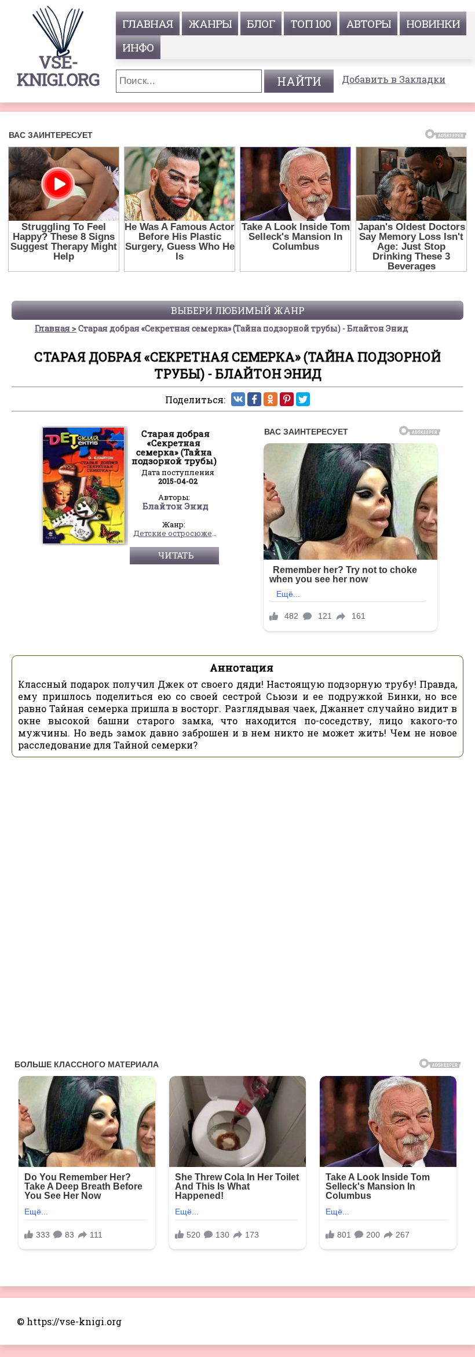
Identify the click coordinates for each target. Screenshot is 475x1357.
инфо (138, 47)
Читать (176, 555)
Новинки (433, 23)
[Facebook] (254, 399)
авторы (368, 23)
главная (147, 23)
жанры (210, 23)
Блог (261, 23)
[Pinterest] (287, 399)
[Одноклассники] (270, 399)
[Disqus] (237, 911)
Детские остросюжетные (176, 533)
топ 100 (310, 23)
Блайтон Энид (175, 506)
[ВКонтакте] (238, 399)
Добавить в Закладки (393, 79)
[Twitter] (303, 399)
